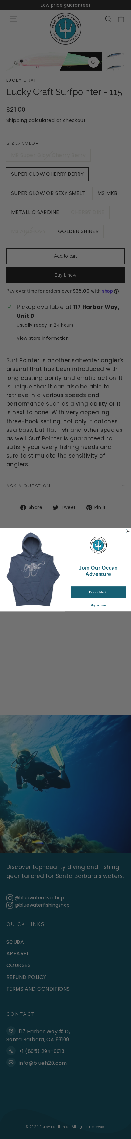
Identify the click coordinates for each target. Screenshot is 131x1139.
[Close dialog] (128, 531)
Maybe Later (98, 605)
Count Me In (98, 592)
